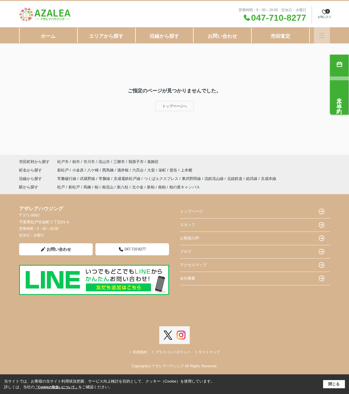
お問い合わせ (222, 36)
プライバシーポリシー (173, 352)
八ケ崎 (93, 170)
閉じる (334, 384)
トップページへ (174, 106)
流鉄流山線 (214, 178)
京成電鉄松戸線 (128, 178)
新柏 (151, 187)
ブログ (185, 251)
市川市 (89, 161)
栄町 (162, 170)
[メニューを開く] (322, 35)
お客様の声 (189, 238)
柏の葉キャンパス (184, 187)
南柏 (162, 187)
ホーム (48, 36)
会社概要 (187, 278)
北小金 (137, 187)
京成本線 (268, 178)
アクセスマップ (193, 265)
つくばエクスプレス (161, 178)
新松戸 (63, 170)
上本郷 (186, 170)
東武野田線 (192, 178)
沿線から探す (164, 36)
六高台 (138, 170)
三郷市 (119, 161)
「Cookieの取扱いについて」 (56, 387)
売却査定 (280, 36)
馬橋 (87, 187)
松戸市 (63, 161)
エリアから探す (106, 36)
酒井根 (123, 170)
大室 (151, 170)
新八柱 (122, 187)
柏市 (76, 161)
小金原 (78, 170)
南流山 (107, 187)
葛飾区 (153, 161)
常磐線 (105, 178)
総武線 (252, 178)
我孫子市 (136, 161)
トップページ (191, 211)
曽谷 (174, 170)
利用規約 (140, 352)
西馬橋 (108, 170)
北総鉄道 (235, 178)
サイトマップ (209, 352)
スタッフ (187, 225)
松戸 (61, 187)
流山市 (104, 161)
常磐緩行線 (67, 178)
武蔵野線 (88, 178)
